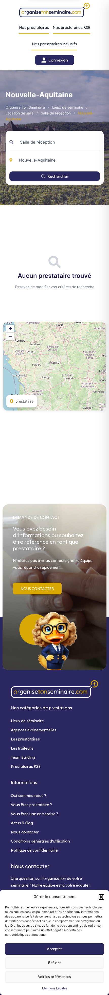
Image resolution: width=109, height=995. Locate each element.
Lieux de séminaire (67, 107)
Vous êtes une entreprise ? (34, 813)
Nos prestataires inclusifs (54, 43)
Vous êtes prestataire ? (31, 804)
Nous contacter (25, 831)
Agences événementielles (34, 729)
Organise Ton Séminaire (25, 107)
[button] (101, 897)
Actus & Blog (22, 822)
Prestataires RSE (26, 766)
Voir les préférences (54, 976)
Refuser (54, 962)
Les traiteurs (22, 748)
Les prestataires (25, 739)
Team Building (23, 757)
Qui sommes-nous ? (28, 795)
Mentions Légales (54, 988)
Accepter (54, 948)
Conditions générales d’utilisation (40, 841)
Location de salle (19, 113)
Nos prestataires (34, 27)
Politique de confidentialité (34, 850)
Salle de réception (56, 113)
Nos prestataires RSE (71, 27)
